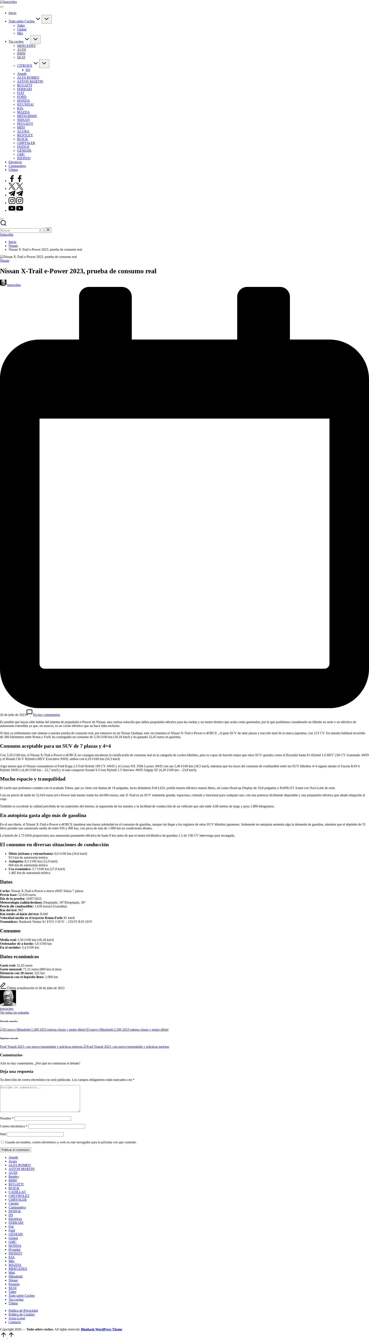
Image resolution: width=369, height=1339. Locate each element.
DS (11, 1215)
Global (13, 1238)
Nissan (4, 260)
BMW (13, 1180)
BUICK (14, 1188)
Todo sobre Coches (22, 1295)
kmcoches (6, 1008)
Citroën (14, 1203)
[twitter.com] (16, 188)
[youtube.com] (16, 210)
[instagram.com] (16, 203)
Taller (12, 1292)
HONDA (15, 1245)
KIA (12, 1257)
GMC (12, 1242)
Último (13, 1303)
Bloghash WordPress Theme (101, 1329)
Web (3, 1134)
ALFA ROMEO (20, 1165)
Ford (12, 1230)
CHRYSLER (18, 1199)
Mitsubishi (16, 1276)
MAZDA (15, 1265)
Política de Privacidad (23, 1310)
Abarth (13, 1157)
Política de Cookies (22, 1314)
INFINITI (15, 1253)
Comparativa (17, 1207)
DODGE (15, 1211)
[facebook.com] (16, 181)
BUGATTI (16, 1184)
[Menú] (1, 6)
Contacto (15, 1322)
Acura (13, 1161)
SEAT (13, 1288)
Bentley (14, 1176)
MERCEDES (18, 1269)
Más (11, 1261)
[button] (42, 230)
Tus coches (16, 1299)
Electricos (15, 1219)
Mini (12, 1272)
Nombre (7, 1118)
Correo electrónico (14, 1126)
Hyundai (14, 1249)
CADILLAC (17, 1192)
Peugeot (14, 1284)
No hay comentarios (46, 715)
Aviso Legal (17, 1318)
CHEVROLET (19, 1196)
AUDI (13, 1173)
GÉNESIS (16, 1234)
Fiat (11, 1226)
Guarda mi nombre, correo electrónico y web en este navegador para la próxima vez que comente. (71, 1142)
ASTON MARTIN (22, 1169)
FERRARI (16, 1222)
